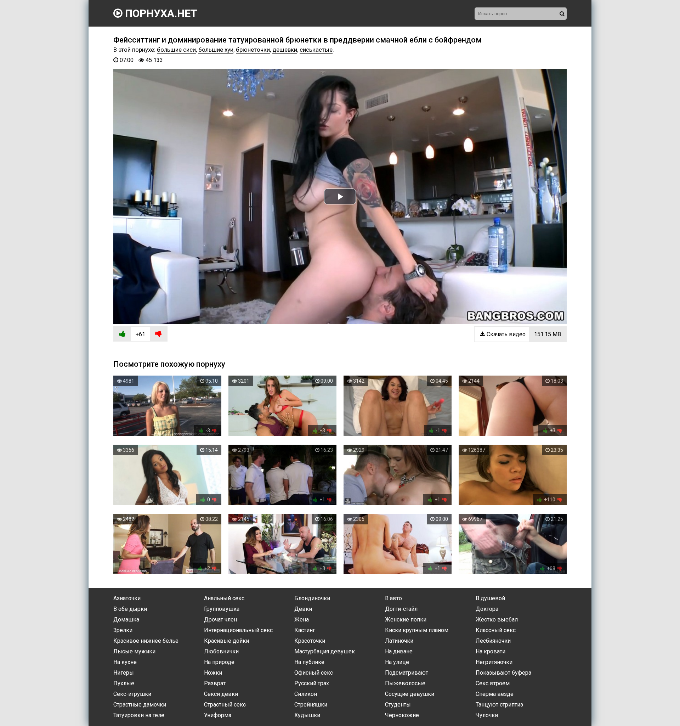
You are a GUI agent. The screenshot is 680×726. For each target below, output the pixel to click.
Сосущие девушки (409, 694)
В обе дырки (130, 609)
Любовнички (221, 651)
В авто (393, 598)
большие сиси (176, 49)
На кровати (490, 651)
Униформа (217, 715)
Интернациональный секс (238, 630)
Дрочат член (220, 619)
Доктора (487, 609)
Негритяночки (494, 662)
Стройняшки (310, 704)
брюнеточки (253, 49)
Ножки (213, 672)
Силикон (305, 694)
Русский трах (311, 683)
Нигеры (123, 672)
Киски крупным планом (416, 630)
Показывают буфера (503, 672)
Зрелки (122, 630)
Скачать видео (523, 334)
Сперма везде (495, 694)
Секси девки (221, 694)
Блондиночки (312, 598)
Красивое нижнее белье (145, 640)
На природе (219, 662)
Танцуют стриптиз (499, 704)
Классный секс (496, 630)
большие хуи (215, 49)
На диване (399, 651)
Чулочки (487, 715)
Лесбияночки (493, 640)
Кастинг (304, 630)
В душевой (490, 598)
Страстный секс (225, 704)
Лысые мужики (134, 651)
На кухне (125, 662)
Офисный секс (313, 672)
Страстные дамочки (139, 704)
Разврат (215, 683)
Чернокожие (402, 715)
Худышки (307, 715)
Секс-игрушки (132, 694)
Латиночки (399, 640)
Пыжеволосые (405, 683)
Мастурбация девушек (324, 651)
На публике (309, 662)
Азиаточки (127, 598)
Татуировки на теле (138, 715)
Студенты (398, 704)
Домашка (126, 619)
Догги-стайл (401, 609)
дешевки (284, 49)
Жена (301, 619)
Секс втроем (493, 683)
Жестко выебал (497, 619)
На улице (397, 662)
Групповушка (221, 609)
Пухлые (123, 683)
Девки (303, 609)
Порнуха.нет (160, 13)
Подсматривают (406, 672)
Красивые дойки (226, 640)
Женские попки (405, 619)
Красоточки (309, 640)
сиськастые (316, 49)
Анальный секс (224, 598)
